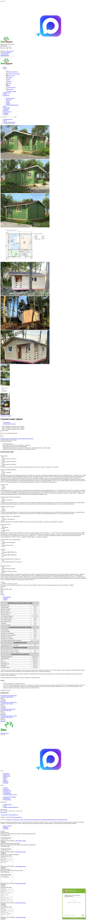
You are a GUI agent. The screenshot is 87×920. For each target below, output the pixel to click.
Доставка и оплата (10, 98)
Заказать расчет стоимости (9, 423)
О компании (6, 109)
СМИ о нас (5, 781)
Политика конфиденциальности (10, 807)
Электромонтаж (7, 793)
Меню (4, 67)
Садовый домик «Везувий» (7, 697)
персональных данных (20, 840)
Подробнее (3, 701)
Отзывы (8, 100)
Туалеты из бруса (12, 87)
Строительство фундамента (9, 797)
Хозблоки (10, 77)
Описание (5, 598)
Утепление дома (7, 791)
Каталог (5, 68)
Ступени (5, 787)
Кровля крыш (6, 798)
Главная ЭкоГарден (7, 119)
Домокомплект (6, 422)
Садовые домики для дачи (14, 73)
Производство (6, 107)
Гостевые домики (12, 91)
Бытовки (10, 81)
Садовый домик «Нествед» (7, 717)
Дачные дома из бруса (13, 71)
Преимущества (6, 776)
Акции (4, 94)
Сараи (8, 79)
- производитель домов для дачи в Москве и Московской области (25, 819)
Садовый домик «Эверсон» (7, 703)
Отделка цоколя (7, 790)
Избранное (5, 113)
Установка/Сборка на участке (10, 794)
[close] (1, 117)
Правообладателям (63, 819)
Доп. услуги (9, 99)
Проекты (5, 777)
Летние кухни (11, 75)
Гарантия (8, 103)
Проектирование (7, 799)
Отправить (3, 842)
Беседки (9, 83)
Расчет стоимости (7, 111)
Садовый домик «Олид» (6, 710)
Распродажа (10, 89)
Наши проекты (6, 92)
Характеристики (7, 597)
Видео (4, 106)
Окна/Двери (6, 789)
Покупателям (6, 95)
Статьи (7, 102)
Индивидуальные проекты (12, 105)
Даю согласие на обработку (14, 840)
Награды (5, 780)
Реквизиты (5, 782)
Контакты (5, 110)
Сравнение (5, 114)
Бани (9, 85)
